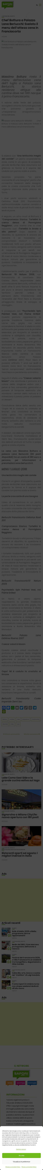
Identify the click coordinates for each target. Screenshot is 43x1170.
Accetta (21, 1155)
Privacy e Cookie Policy (13, 1167)
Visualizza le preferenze (21, 1162)
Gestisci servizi (21, 1149)
